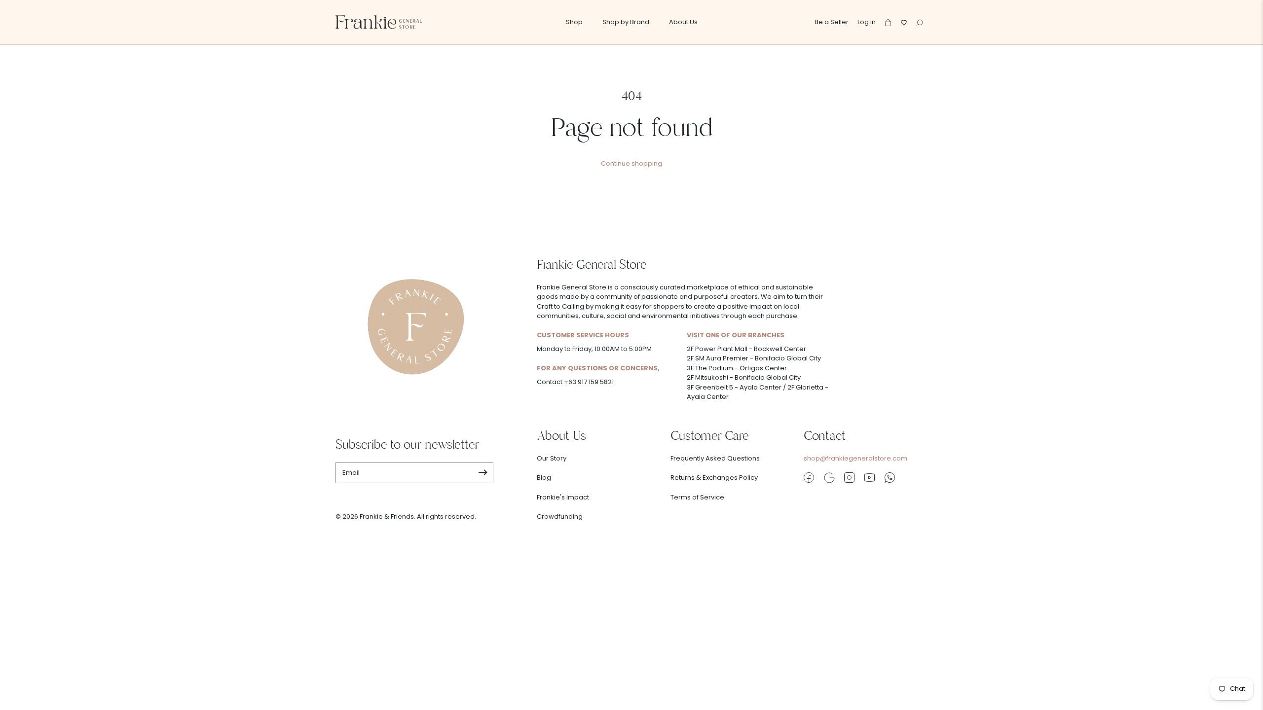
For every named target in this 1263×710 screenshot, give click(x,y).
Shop (574, 22)
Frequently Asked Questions (715, 458)
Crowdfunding (560, 516)
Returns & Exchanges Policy (714, 477)
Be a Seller (832, 22)
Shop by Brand (625, 22)
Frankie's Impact (563, 497)
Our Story (551, 458)
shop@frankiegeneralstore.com (855, 458)
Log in (866, 22)
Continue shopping (631, 163)
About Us (683, 22)
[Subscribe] (482, 472)
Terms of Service (697, 497)
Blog (544, 477)
